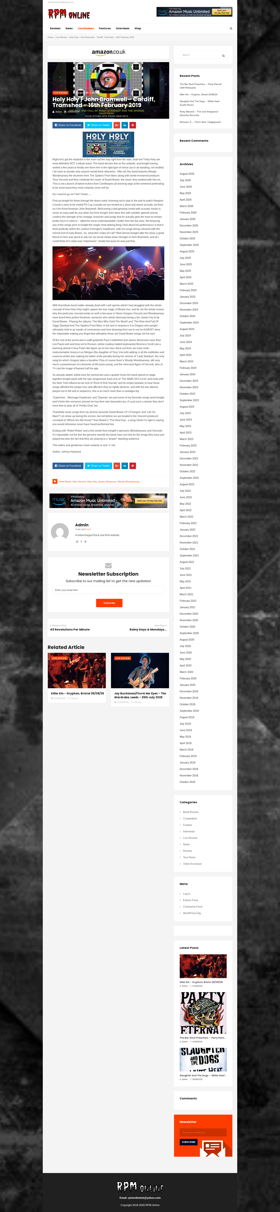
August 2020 (187, 639)
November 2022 (189, 465)
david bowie (64, 481)
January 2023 (187, 452)
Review (187, 851)
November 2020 (189, 620)
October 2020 (187, 626)
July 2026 (185, 180)
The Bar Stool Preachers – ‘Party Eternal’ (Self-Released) (201, 86)
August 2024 (187, 329)
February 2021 (188, 600)
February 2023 (188, 445)
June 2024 (186, 342)
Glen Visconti (79, 481)
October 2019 (187, 704)
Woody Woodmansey (129, 481)
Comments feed (192, 906)
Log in (186, 893)
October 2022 (187, 471)
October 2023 (187, 393)
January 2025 (187, 296)
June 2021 (186, 575)
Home (50, 37)
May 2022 (185, 503)
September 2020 (189, 633)
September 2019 (189, 710)
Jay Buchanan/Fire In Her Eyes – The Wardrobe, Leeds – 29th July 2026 (140, 695)
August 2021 (187, 562)
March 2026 (186, 206)
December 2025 (189, 225)
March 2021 (186, 594)
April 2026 (186, 199)
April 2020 (186, 665)
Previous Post (59, 625)
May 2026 (185, 193)
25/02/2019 (73, 111)
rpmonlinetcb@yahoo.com (62, 2)
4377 (89, 529)
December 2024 (189, 303)
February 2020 (188, 678)
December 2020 (189, 613)
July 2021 (185, 568)
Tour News (189, 857)
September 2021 (189, 555)
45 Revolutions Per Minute (70, 629)
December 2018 (189, 769)
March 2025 (186, 283)
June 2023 (186, 419)
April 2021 (186, 588)
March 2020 (186, 672)
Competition (190, 818)
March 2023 (186, 439)
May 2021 (185, 581)
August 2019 (187, 717)
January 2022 (187, 529)
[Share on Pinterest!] (132, 125)
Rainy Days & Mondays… (148, 629)
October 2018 (187, 782)
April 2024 (186, 355)
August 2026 (187, 173)
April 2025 (186, 277)
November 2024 (189, 309)
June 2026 (186, 186)
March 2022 (186, 516)
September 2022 (189, 478)
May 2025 (185, 270)
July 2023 (185, 413)
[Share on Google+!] (117, 125)
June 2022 (186, 497)
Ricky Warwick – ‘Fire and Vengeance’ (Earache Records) (199, 113)
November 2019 (189, 697)
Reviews (55, 28)
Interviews (122, 28)
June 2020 (186, 652)
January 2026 (187, 219)
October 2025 (187, 238)
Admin (58, 111)
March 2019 (186, 749)
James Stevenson (107, 481)
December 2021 (189, 536)
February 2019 (188, 756)
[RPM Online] (69, 14)
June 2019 (186, 730)
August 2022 (187, 484)
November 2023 (189, 387)
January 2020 (187, 685)
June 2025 (186, 264)
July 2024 (185, 335)
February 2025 (188, 290)
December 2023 (189, 380)
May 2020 (185, 659)
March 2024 (186, 361)
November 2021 (189, 542)
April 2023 (186, 432)
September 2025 (189, 245)
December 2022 (189, 458)
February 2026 (188, 212)
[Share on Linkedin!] (125, 125)
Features (105, 28)
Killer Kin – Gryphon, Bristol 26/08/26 (77, 693)
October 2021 (187, 549)
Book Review (190, 812)
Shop (137, 28)
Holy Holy (92, 481)
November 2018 (189, 775)
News (69, 28)
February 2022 (188, 523)
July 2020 (185, 646)
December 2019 (189, 691)
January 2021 (187, 607)
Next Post (160, 625)
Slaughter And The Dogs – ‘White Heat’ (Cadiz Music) (200, 103)
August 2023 (187, 406)
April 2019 (186, 743)
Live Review (61, 37)
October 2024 (187, 316)
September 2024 (189, 322)
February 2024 (188, 368)
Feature (187, 825)
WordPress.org (192, 913)
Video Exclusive (192, 863)
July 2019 (185, 723)
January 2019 (187, 762)
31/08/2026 (59, 698)
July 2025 (185, 258)
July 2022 (185, 490)
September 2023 (189, 400)
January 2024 (187, 374)
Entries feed (190, 900)
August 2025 (187, 251)
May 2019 (185, 736)
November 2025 (189, 232)
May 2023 (185, 426)
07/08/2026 (123, 702)
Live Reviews (86, 28)
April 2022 (186, 510)
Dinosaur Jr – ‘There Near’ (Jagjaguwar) (200, 122)
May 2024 (185, 348)
